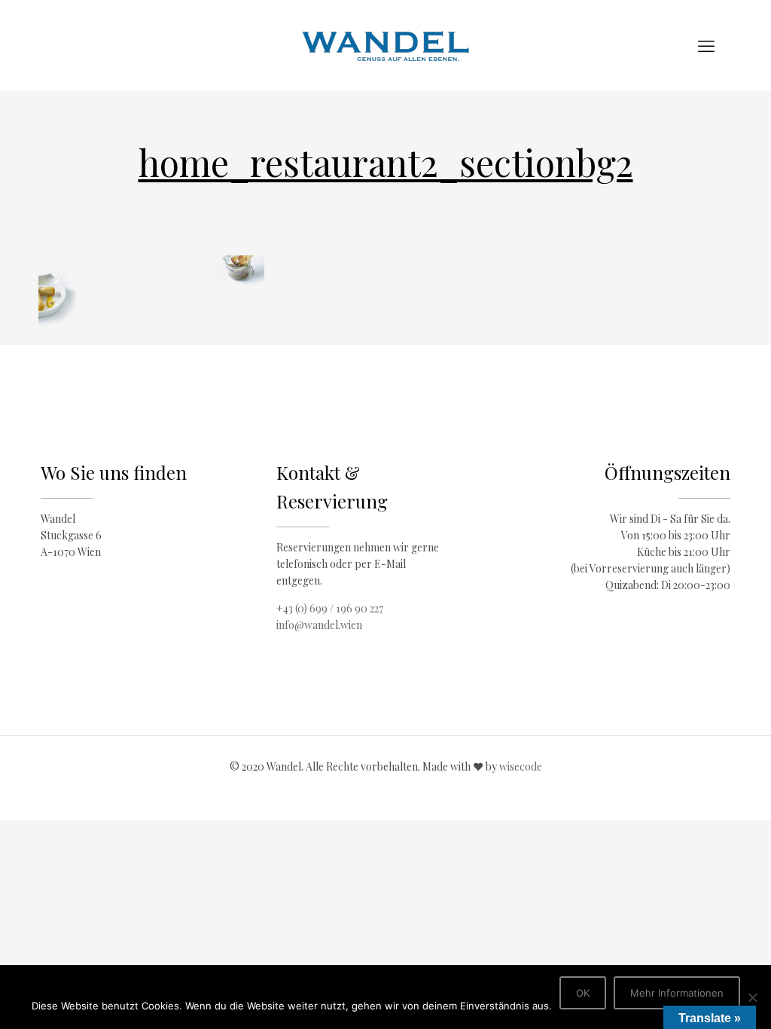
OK (583, 993)
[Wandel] (385, 45)
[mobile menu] (706, 45)
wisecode (520, 766)
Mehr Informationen (677, 993)
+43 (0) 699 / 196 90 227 (329, 608)
